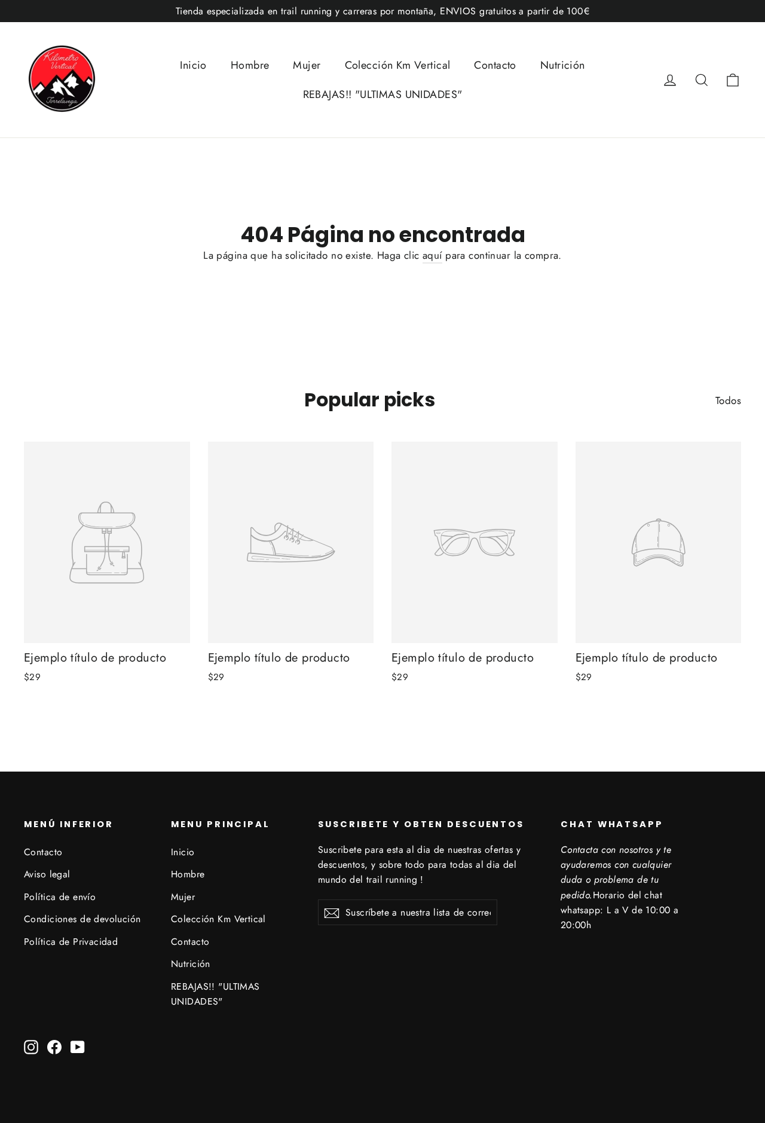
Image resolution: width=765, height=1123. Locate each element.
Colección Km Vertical (398, 65)
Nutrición (562, 65)
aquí (432, 255)
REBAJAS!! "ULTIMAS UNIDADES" (383, 94)
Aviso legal (47, 874)
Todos (728, 400)
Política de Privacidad (71, 941)
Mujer (306, 65)
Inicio (193, 65)
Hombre (250, 65)
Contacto (495, 65)
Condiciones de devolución (82, 919)
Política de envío (60, 897)
